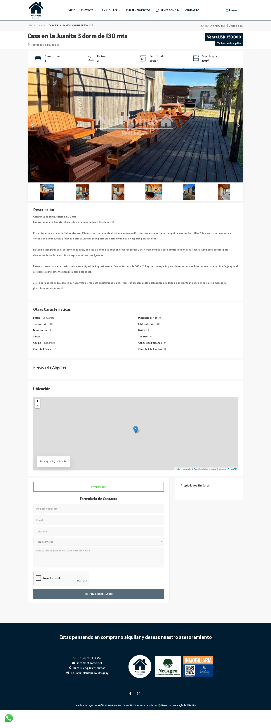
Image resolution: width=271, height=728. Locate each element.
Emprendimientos (138, 10)
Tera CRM (232, 468)
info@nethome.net (89, 663)
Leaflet (178, 468)
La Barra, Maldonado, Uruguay (89, 673)
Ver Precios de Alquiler (229, 43)
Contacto (192, 10)
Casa (42, 25)
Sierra (164, 705)
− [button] (38, 406)
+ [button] (38, 401)
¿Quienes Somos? (167, 10)
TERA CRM (191, 705)
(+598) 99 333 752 (89, 658)
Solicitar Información (99, 594)
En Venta (87, 10)
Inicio (71, 10)
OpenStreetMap (201, 468)
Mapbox (222, 468)
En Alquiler (110, 10)
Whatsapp (100, 486)
